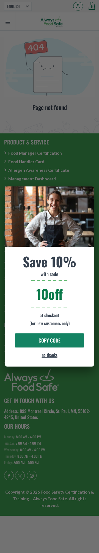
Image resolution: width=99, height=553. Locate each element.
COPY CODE (49, 340)
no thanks (49, 355)
